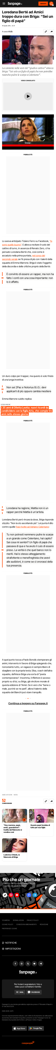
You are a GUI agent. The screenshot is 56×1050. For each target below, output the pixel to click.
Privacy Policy (33, 920)
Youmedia (6, 920)
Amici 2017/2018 (7, 795)
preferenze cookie (9, 928)
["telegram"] (35, 895)
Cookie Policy (7, 924)
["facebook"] (29, 895)
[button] (51, 31)
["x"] (23, 895)
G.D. (11, 31)
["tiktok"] (5, 895)
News (16, 795)
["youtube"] (17, 895)
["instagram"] (11, 895)
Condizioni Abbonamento (26, 924)
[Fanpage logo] (15, 3)
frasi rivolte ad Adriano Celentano (32, 526)
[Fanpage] (28, 972)
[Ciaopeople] (28, 1043)
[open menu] (3, 4)
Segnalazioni (18, 920)
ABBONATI (43, 3)
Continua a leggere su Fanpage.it (28, 703)
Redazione (44, 924)
